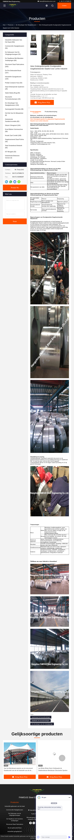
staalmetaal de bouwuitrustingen (41, 717)
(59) (14, 130)
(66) (13, 146)
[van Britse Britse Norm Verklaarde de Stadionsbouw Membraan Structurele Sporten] (20, 754)
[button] (12, 758)
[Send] (69, 837)
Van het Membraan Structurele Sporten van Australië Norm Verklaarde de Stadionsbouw (52, 769)
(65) (12, 93)
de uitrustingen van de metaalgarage (42, 724)
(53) (13, 83)
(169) (13, 135)
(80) (14, 59)
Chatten (64, 5)
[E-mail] (15, 182)
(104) (13, 78)
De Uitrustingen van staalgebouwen (26, 25)
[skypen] (6, 182)
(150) (12, 104)
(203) (14, 65)
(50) (14, 47)
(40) (12, 98)
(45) (14, 140)
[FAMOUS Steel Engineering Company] (12, 5)
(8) (14, 114)
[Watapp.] (11, 182)
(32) (13, 53)
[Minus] (69, 797)
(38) (14, 109)
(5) (12, 157)
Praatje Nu (15, 188)
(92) (12, 120)
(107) (13, 71)
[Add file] (38, 837)
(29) (14, 88)
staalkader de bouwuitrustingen (40, 720)
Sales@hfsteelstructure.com (47, 1)
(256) (13, 41)
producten (11, 25)
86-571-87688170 (65, 1)
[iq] (19, 182)
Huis (4, 25)
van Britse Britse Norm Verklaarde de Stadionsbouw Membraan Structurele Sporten (18, 769)
